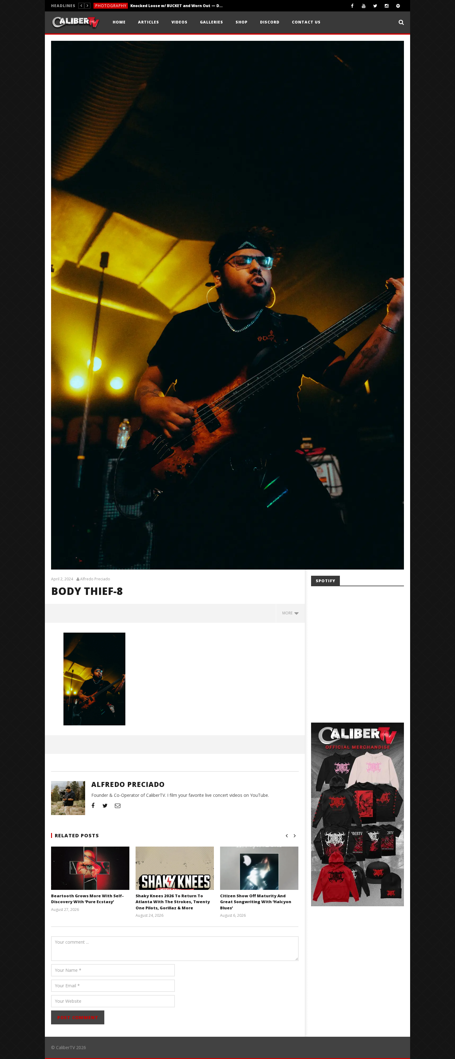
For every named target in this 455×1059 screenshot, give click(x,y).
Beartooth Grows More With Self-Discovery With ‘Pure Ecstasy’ (87, 899)
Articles (148, 22)
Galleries (211, 22)
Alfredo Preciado (95, 579)
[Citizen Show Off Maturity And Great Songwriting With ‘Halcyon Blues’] (259, 876)
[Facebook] (352, 5)
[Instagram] (386, 5)
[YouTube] (364, 5)
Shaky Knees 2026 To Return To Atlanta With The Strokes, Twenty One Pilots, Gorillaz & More (173, 902)
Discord (270, 22)
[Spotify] (398, 5)
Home (119, 22)
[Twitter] (375, 5)
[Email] (117, 805)
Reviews (103, 5)
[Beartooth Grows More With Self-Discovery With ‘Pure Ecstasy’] (90, 876)
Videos (179, 22)
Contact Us (306, 22)
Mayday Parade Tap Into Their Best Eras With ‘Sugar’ (161, 5)
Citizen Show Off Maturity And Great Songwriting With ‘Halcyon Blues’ (255, 902)
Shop (242, 22)
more (288, 613)
